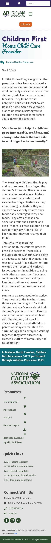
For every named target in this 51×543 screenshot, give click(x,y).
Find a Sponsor (10, 402)
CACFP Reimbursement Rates (18, 466)
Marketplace (9, 410)
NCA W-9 (7, 417)
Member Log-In (11, 425)
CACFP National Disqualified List (20, 475)
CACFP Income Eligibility (16, 462)
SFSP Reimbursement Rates (18, 480)
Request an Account (13, 438)
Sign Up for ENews (12, 442)
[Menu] (7, 3)
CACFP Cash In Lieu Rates (16, 471)
